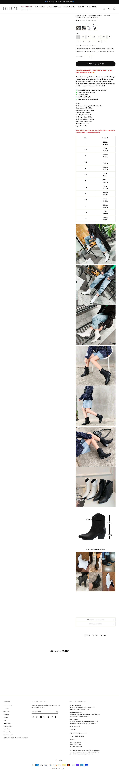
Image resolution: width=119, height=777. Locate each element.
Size (77, 33)
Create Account (7, 706)
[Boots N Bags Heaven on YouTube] (41, 717)
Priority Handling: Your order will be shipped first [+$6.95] (95, 49)
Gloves (81, 7)
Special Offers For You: (86, 45)
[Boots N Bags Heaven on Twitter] (44, 717)
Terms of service (7, 735)
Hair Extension (69, 7)
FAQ (4, 720)
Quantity (79, 57)
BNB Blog (6, 714)
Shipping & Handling (95, 619)
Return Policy (6, 729)
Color (85, 24)
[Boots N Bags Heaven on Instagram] (33, 717)
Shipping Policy (7, 726)
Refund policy (7, 723)
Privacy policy (7, 732)
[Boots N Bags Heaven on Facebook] (37, 717)
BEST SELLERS (40, 7)
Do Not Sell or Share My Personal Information (15, 737)
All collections (54, 7)
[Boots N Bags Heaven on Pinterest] (48, 717)
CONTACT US (25, 10)
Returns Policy (95, 624)
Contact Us (6, 711)
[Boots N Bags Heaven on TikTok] (52, 717)
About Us (5, 717)
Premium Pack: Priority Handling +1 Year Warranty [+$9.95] (95, 52)
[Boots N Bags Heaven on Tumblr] (56, 717)
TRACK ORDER (92, 7)
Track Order (6, 709)
